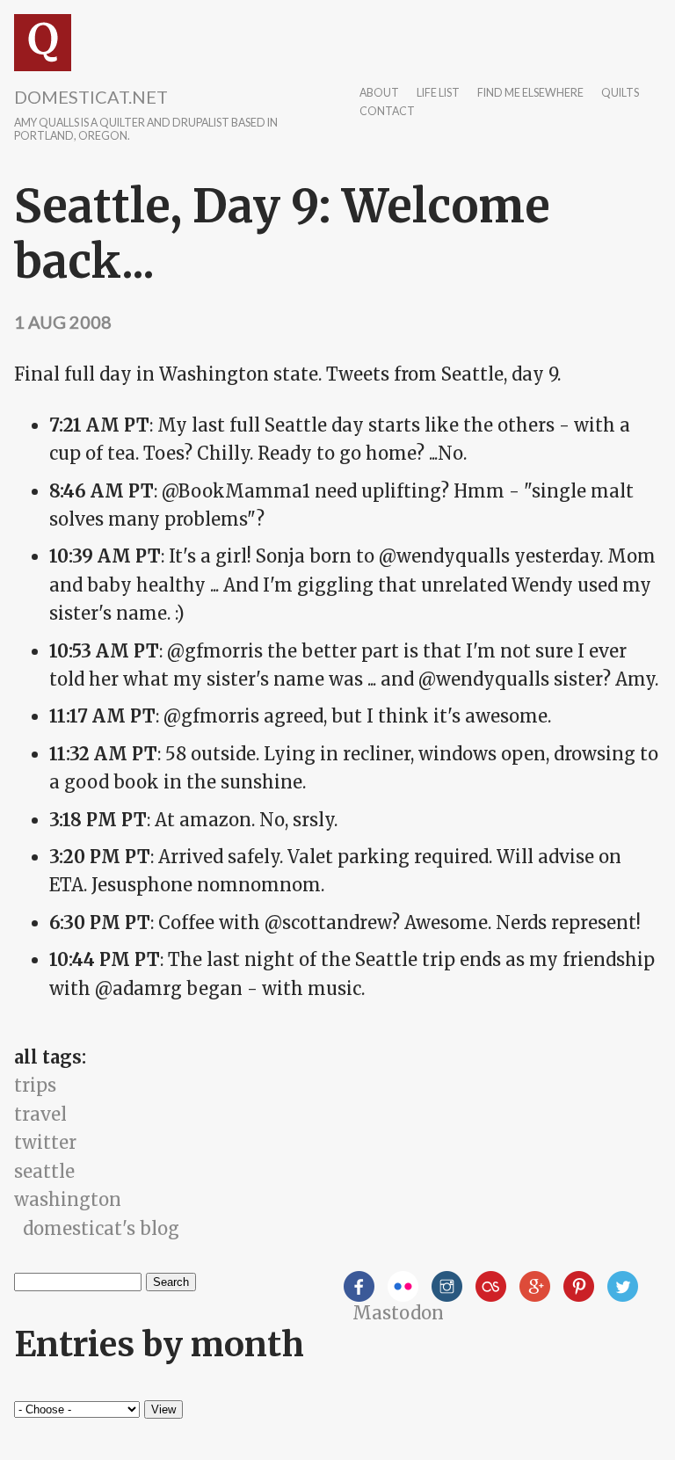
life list (438, 93)
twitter (45, 1142)
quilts (620, 93)
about (379, 93)
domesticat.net (91, 96)
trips (35, 1085)
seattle (44, 1171)
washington (67, 1199)
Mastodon (398, 1313)
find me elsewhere (530, 93)
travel (40, 1114)
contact (387, 112)
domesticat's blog (101, 1228)
